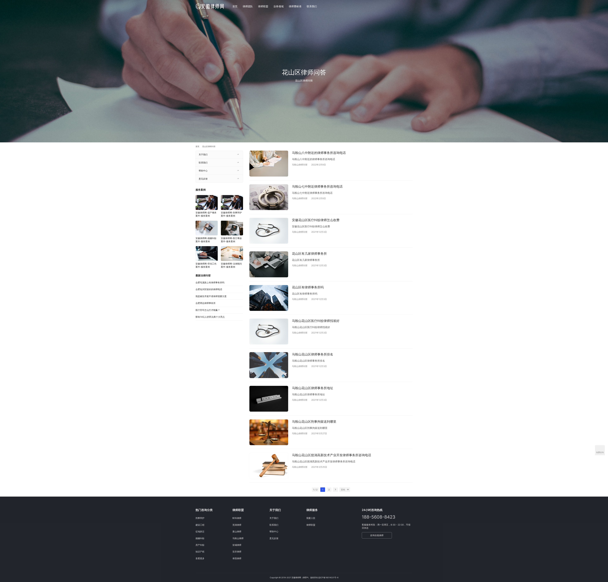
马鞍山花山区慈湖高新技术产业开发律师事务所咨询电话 (331, 455)
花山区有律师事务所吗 (308, 287)
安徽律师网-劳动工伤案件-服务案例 (206, 265)
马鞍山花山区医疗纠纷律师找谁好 (315, 321)
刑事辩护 (200, 518)
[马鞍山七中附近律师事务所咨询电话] (268, 197)
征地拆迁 (200, 531)
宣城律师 (236, 545)
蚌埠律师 (236, 518)
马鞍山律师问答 (299, 164)
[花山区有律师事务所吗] (268, 298)
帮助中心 (203, 170)
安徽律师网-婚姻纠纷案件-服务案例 (206, 240)
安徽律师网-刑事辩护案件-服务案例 (231, 214)
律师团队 (248, 6)
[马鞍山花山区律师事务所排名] (268, 365)
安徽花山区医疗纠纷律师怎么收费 (315, 220)
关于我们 (203, 154)
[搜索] (411, 6)
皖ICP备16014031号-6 (328, 577)
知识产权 (200, 551)
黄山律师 (236, 531)
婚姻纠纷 (200, 538)
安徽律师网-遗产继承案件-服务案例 (206, 214)
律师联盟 (263, 6)
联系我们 (312, 6)
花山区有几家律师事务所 (309, 253)
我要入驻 (310, 518)
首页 (235, 6)
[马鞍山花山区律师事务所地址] (268, 399)
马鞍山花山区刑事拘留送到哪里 (314, 421)
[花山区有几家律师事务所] (268, 264)
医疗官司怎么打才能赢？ (208, 310)
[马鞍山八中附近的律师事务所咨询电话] (268, 163)
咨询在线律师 (376, 535)
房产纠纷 (200, 545)
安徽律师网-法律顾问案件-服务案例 (231, 265)
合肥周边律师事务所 (205, 303)
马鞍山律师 (238, 538)
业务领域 (278, 6)
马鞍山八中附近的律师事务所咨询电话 (319, 153)
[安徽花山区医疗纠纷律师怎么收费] (268, 231)
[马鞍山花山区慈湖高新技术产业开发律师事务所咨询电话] (268, 466)
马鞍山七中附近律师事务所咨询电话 (317, 186)
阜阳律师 (236, 558)
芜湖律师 (236, 524)
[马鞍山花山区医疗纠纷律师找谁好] (268, 331)
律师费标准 (295, 6)
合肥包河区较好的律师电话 (209, 289)
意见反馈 (203, 178)
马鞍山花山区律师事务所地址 (312, 388)
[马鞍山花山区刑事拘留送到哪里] (268, 432)
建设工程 (200, 524)
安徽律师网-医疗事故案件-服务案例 (231, 240)
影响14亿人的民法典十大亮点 (210, 316)
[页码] (347, 489)
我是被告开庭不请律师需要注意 (211, 296)
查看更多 (200, 558)
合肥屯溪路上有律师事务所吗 (210, 282)
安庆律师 (236, 551)
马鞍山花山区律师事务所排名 (312, 354)
